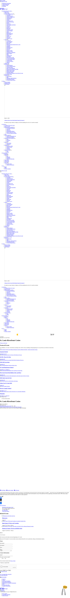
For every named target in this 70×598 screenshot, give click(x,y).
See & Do (4, 124)
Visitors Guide (6, 175)
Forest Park (8, 23)
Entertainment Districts (10, 131)
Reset (7, 570)
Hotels (5, 166)
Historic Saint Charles (10, 71)
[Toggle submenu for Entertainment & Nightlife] (14, 127)
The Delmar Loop (10, 20)
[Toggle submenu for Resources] (9, 75)
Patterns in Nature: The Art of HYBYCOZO (12, 528)
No (5, 558)
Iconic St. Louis (7, 126)
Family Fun (9, 130)
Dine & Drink (4, 315)
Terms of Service (5, 595)
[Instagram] (4, 9)
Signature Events (7, 83)
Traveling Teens (9, 60)
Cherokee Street (9, 17)
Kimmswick (9, 27)
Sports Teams (9, 143)
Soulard (8, 35)
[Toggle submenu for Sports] (7, 142)
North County (9, 34)
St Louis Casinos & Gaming (12, 133)
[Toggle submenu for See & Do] (6, 124)
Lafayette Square (9, 30)
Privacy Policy (13, 560)
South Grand (9, 36)
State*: (1, 549)
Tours (5, 134)
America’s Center (5, 5)
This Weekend (6, 84)
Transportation (9, 76)
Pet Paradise (9, 56)
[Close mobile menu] (0, 171)
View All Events (3, 505)
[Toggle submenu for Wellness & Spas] (11, 150)
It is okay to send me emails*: (5, 557)
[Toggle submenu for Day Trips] (9, 64)
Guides (5, 39)
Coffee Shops (6, 160)
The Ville (8, 37)
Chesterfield (9, 18)
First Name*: (2, 543)
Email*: (1, 554)
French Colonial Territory (11, 66)
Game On (8, 129)
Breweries (8, 43)
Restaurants (6, 316)
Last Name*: (2, 545)
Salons (8, 314)
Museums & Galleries (10, 137)
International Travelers (10, 79)
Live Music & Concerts (11, 128)
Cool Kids (8, 45)
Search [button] (2, 336)
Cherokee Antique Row (11, 16)
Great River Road (10, 67)
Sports (5, 142)
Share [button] (1, 496)
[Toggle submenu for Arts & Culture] (10, 135)
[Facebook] (0, 9)
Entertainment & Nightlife (8, 127)
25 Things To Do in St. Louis (9, 125)
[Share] (35, 503)
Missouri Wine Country (11, 70)
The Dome (4, 6)
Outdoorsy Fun (9, 55)
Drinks (5, 317)
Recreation (8, 140)
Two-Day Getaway (10, 61)
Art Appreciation (9, 41)
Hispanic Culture (9, 50)
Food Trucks (6, 161)
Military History (9, 53)
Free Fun (8, 49)
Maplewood (9, 32)
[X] (35, 500)
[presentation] (8, 515)
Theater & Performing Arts (11, 136)
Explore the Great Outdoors (9, 138)
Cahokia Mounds (10, 65)
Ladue (8, 31)
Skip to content (2, 0)
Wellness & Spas (7, 150)
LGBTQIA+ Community (11, 52)
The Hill (8, 26)
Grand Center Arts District (11, 24)
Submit (1, 570)
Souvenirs (8, 149)
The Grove (8, 25)
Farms (8, 141)
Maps (7, 77)
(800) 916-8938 (3, 577)
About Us (4, 579)
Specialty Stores (9, 147)
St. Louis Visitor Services (11, 80)
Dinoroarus (4, 518)
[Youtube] (2, 9)
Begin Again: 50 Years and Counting (10, 523)
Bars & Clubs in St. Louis (11, 132)
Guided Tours (6, 63)
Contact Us (2, 8)
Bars (7, 155)
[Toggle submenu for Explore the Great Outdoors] (15, 138)
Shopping (6, 145)
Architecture (9, 40)
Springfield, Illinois (10, 72)
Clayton (8, 19)
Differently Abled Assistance (11, 78)
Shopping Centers (10, 146)
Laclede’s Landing (10, 29)
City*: (1, 547)
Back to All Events (4, 343)
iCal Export (17, 490)
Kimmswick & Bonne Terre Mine (12, 69)
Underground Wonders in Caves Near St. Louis (15, 73)
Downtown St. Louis (10, 21)
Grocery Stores (9, 163)
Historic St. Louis (10, 51)
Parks (7, 139)
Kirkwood (8, 28)
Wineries (8, 62)
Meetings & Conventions (6, 3)
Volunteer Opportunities (6, 585)
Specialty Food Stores (10, 164)
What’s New (6, 174)
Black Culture (9, 42)
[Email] (35, 501)
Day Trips (6, 64)
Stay (3, 165)
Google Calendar (10, 490)
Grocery (5, 162)
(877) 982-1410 (5, 510)
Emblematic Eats (9, 47)
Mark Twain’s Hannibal (11, 68)
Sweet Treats (6, 159)
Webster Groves (9, 38)
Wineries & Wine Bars (10, 158)
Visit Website (3, 490)
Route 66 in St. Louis (10, 57)
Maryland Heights (10, 33)
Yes (3, 558)
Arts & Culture (7, 135)
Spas (7, 313)
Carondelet (8, 14)
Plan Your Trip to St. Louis (6, 173)
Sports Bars (9, 144)
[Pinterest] (3, 9)
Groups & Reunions (5, 4)
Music (8, 54)
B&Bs (5, 167)
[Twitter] (1, 9)
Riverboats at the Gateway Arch (7, 507)
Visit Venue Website (5, 511)
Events (3, 81)
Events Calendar (7, 82)
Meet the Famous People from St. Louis (13, 44)
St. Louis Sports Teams (11, 59)
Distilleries (8, 46)
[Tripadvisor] (5, 9)
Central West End (10, 15)
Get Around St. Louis (8, 74)
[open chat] (64, 590)
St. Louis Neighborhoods (8, 13)
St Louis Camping (7, 168)
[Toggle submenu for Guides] (7, 202)
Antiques (8, 148)
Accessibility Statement (6, 594)
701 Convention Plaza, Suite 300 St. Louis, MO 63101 (5, 575)
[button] (0, 348)
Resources (6, 75)
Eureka (8, 22)
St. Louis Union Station (11, 58)
